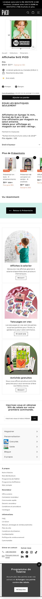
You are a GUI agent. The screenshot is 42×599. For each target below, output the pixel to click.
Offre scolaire (7, 494)
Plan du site (6, 528)
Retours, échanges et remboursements (17, 525)
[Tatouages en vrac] (21, 302)
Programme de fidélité (10, 479)
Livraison (5, 522)
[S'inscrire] (34, 418)
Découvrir (21, 278)
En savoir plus (21, 334)
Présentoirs (24, 53)
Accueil (5, 53)
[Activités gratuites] (21, 358)
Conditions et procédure (11, 506)
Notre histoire (7, 472)
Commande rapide (9, 500)
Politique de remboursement (13, 537)
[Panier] (33, 12)
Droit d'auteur (8, 145)
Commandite (7, 540)
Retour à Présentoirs (22, 210)
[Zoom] (33, 47)
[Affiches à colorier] (21, 246)
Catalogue (6, 510)
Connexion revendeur (10, 497)
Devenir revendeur (9, 503)
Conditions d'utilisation (11, 531)
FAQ (3, 518)
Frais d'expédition (8, 93)
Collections (14, 53)
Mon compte (7, 485)
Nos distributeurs (8, 476)
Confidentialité (7, 534)
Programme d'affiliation (11, 482)
